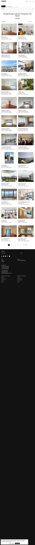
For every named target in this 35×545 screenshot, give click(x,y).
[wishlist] (26, 1)
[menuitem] (1, 256)
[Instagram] (3, 256)
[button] (26, 245)
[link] (26, 245)
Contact (30, 1)
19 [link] (23, 244)
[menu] (33, 1)
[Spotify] (5, 256)
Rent (18, 259)
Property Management (22, 260)
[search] (17, 6)
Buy (2, 259)
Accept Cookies (17, 543)
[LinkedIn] (1, 256)
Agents (2, 260)
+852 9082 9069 (4, 271)
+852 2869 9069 (4, 270)
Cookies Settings (11, 543)
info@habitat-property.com (6, 273)
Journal (2, 261)
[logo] (3, 1)
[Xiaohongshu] (9, 256)
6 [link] (19, 244)
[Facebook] (7, 256)
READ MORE (17, 18)
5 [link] (17, 244)
